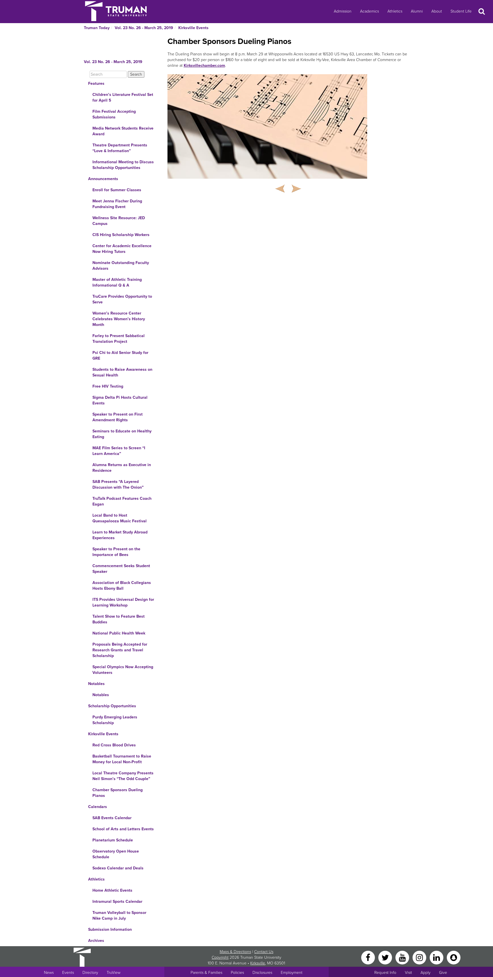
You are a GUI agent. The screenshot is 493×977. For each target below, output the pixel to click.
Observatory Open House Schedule (115, 854)
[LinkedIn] (437, 957)
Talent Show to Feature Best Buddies (118, 619)
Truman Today (97, 27)
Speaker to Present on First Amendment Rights (117, 417)
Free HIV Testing (107, 386)
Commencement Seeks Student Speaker (121, 568)
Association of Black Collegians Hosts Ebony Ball (121, 585)
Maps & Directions (235, 951)
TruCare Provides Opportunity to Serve (122, 299)
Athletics (394, 11)
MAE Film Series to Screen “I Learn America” (118, 451)
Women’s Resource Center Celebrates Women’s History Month (118, 319)
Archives (96, 940)
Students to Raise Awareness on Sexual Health (122, 372)
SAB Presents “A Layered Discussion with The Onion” (118, 484)
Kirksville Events (193, 27)
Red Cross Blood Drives (114, 745)
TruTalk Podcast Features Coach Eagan (121, 501)
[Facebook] (368, 957)
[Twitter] (385, 957)
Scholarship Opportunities (112, 706)
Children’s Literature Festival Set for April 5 (122, 97)
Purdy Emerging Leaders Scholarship (114, 720)
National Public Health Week (118, 633)
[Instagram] (420, 957)
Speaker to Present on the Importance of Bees (116, 552)
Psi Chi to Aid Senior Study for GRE (120, 355)
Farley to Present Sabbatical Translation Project (118, 338)
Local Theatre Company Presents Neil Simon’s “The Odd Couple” (122, 776)
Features (96, 83)
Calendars (97, 806)
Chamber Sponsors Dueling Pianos (117, 792)
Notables (96, 683)
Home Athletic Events (112, 890)
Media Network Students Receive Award (122, 131)
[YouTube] (402, 957)
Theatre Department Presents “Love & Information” (119, 148)
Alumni (417, 11)
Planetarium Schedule (112, 840)
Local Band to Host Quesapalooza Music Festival (119, 518)
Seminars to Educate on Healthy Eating (121, 434)
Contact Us (263, 951)
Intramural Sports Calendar (117, 901)
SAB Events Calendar (112, 817)
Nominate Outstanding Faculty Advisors (120, 265)
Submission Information (110, 929)
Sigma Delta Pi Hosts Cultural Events (120, 400)
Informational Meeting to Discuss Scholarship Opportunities (123, 165)
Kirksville (257, 963)
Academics (369, 11)
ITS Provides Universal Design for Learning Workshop (123, 602)
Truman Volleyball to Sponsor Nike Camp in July (119, 915)
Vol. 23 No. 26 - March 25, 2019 (144, 27)
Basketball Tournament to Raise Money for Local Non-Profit (121, 759)
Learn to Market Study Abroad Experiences (120, 535)
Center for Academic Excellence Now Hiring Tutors (121, 248)
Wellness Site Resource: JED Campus (118, 220)
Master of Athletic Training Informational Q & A (117, 282)
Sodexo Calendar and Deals (118, 868)
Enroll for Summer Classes (116, 190)
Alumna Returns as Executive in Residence (121, 467)
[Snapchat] (454, 957)
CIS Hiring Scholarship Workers (120, 234)
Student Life (461, 11)
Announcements (103, 178)
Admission (342, 11)
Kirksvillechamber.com (204, 65)
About (436, 11)
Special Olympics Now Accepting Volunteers (122, 669)
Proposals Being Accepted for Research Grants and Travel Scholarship (119, 650)
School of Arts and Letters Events (123, 829)
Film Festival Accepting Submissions (114, 114)
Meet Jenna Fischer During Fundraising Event (117, 204)
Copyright (220, 957)
